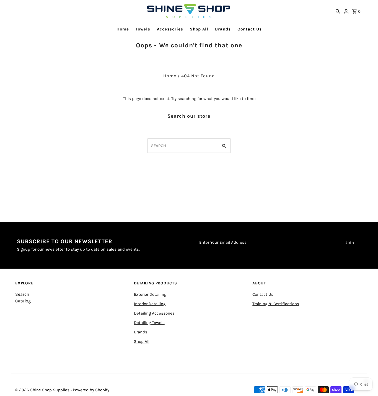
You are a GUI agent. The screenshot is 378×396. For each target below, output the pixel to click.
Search (22, 294)
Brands (223, 29)
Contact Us (249, 29)
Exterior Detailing (150, 294)
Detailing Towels (149, 322)
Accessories (170, 29)
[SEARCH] (337, 11)
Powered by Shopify (91, 389)
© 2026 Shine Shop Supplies (43, 389)
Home (122, 29)
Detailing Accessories (154, 313)
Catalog (23, 301)
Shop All (199, 29)
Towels (143, 29)
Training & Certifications (275, 303)
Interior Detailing (149, 303)
